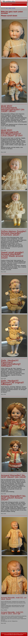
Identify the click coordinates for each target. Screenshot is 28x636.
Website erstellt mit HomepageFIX (16, 634)
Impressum (3, 633)
